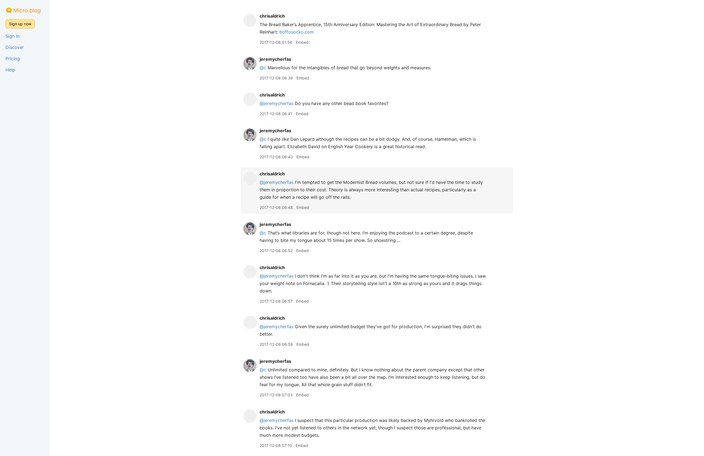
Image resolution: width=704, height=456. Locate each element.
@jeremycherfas (276, 103)
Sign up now (20, 23)
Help (10, 70)
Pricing (13, 58)
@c (263, 67)
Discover (15, 47)
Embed (302, 42)
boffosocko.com (296, 32)
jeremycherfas (275, 59)
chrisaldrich (272, 16)
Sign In (13, 36)
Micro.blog (27, 10)
